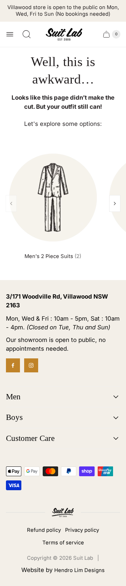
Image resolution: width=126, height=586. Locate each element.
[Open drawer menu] (10, 34)
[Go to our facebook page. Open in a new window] (13, 365)
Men (13, 396)
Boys (14, 417)
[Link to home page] (63, 512)
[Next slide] (114, 203)
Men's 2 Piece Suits (52, 256)
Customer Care (30, 438)
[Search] (26, 34)
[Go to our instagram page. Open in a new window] (31, 365)
